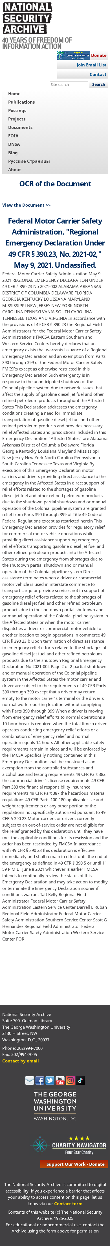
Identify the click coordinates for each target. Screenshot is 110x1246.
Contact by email (20, 1061)
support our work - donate (76, 1164)
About (14, 169)
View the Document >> (26, 205)
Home (14, 93)
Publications (21, 102)
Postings (17, 110)
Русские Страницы (29, 161)
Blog (13, 152)
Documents (20, 127)
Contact (98, 74)
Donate (99, 55)
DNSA (14, 144)
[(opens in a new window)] (29, 1083)
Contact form (68, 1203)
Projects (16, 119)
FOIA (13, 136)
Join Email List (92, 65)
